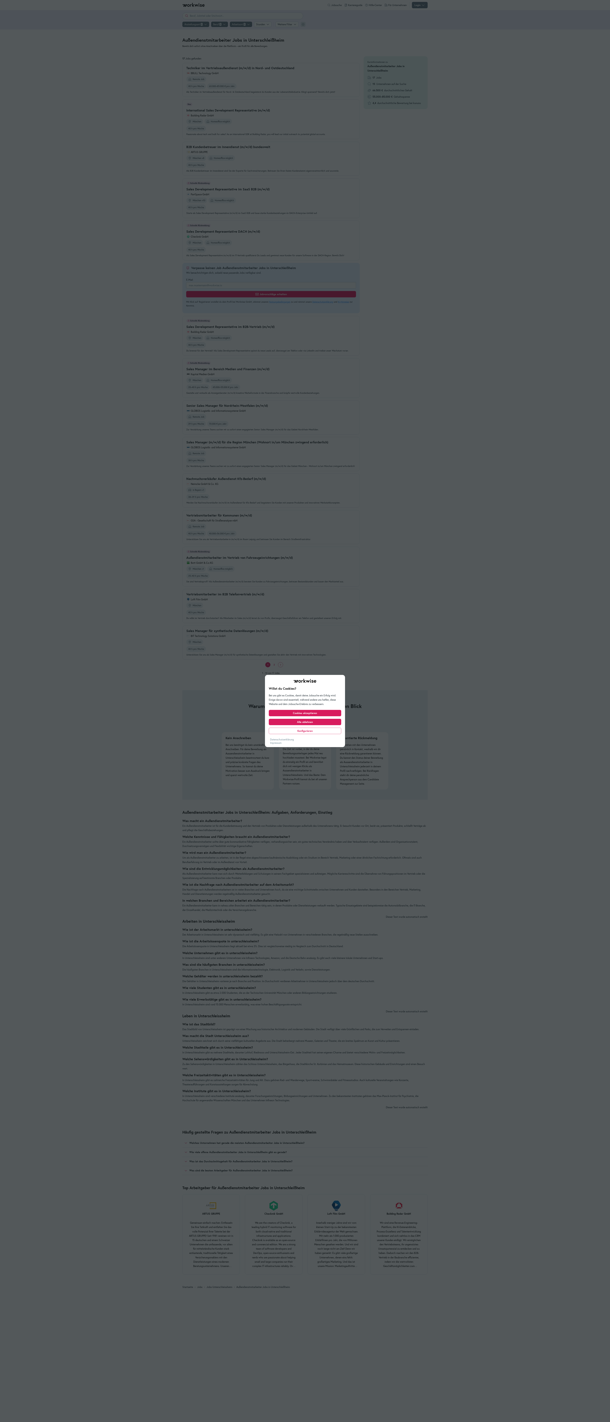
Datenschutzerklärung (282, 739)
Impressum (275, 742)
